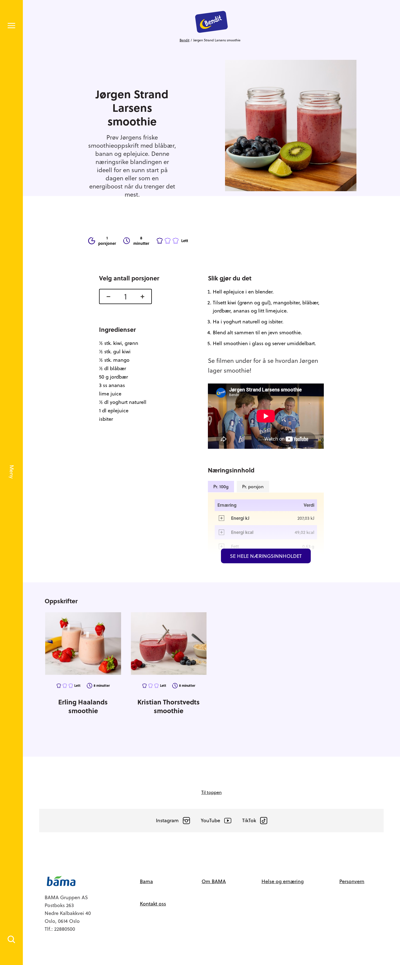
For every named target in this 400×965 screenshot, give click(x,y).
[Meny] (11, 25)
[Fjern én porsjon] (107, 296)
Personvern (351, 881)
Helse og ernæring (282, 881)
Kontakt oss (153, 903)
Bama (146, 881)
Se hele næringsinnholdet (266, 556)
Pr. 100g (221, 487)
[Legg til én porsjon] (143, 296)
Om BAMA (214, 881)
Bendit (184, 40)
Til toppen (211, 792)
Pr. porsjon (253, 487)
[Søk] (11, 939)
